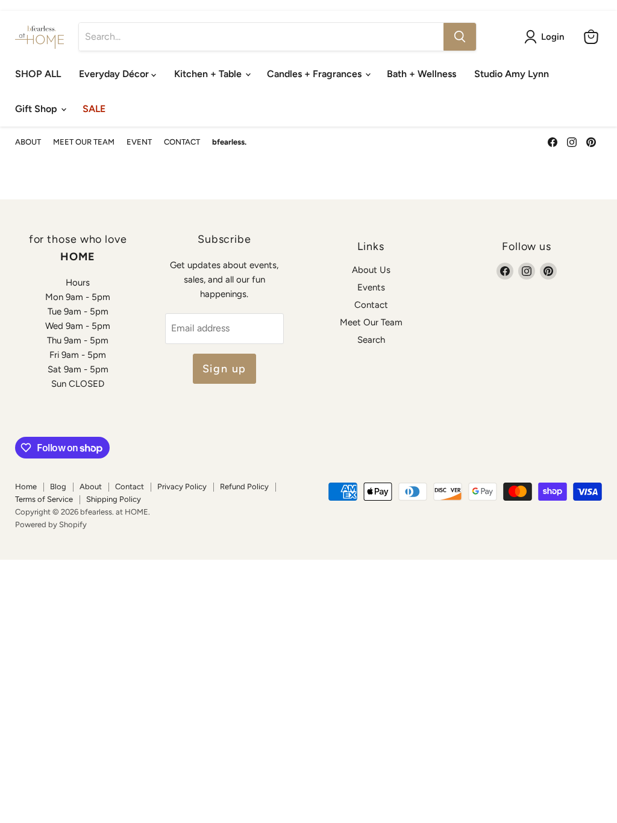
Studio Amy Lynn (511, 74)
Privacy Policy (182, 486)
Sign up (224, 368)
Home (26, 486)
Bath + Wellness (421, 74)
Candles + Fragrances (315, 74)
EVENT (139, 142)
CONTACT (182, 142)
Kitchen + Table (209, 74)
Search (371, 339)
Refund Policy (244, 486)
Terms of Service (44, 499)
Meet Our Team (371, 322)
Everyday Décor (115, 74)
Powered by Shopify (51, 524)
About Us (371, 269)
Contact (371, 304)
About (91, 486)
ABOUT (28, 142)
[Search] (459, 37)
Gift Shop (37, 108)
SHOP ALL (38, 74)
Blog (58, 486)
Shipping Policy (113, 499)
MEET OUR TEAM (83, 142)
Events (371, 287)
